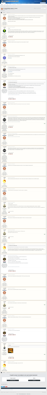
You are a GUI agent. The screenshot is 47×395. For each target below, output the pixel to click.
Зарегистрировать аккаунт (12, 380)
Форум (2, 4)
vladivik (5, 202)
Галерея (5, 4)
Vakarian (4, 343)
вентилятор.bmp (10, 71)
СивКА (5, 27)
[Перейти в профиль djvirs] (4, 57)
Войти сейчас (34, 380)
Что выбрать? (13, 9)
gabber (5, 177)
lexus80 (5, 66)
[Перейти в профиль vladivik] (4, 206)
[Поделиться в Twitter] (2, 386)
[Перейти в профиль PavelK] (4, 84)
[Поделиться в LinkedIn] (1, 386)
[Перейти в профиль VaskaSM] (2, 9)
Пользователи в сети (19, 4)
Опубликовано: (11, 14)
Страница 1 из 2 (8, 12)
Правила (10, 4)
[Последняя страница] (5, 12)
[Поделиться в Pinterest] (6, 386)
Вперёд (4, 12)
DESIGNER (4, 116)
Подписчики (43, 8)
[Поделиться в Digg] (4, 386)
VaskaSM (6, 9)
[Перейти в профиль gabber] (4, 181)
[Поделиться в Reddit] (5, 386)
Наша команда (14, 4)
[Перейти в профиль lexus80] (4, 69)
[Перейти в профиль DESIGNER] (4, 119)
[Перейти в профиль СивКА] (4, 30)
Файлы (7, 4)
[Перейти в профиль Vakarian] (4, 347)
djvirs (5, 54)
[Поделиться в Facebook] (3, 386)
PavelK (5, 80)
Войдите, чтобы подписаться (38, 8)
